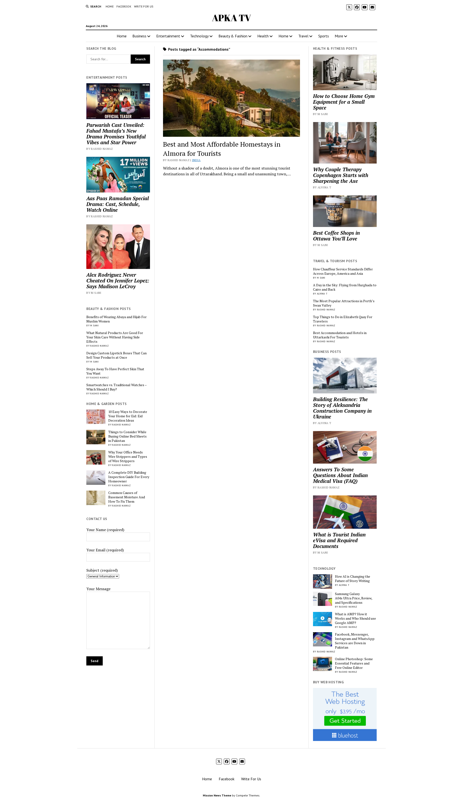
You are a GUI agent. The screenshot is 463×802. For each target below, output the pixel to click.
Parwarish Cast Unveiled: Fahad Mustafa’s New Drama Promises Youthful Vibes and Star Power (116, 133)
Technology (199, 36)
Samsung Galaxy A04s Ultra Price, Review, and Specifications (353, 598)
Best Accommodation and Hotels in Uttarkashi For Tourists (340, 335)
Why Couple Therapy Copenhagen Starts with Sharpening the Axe (340, 175)
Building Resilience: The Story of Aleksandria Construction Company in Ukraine (342, 407)
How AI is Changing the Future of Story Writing (352, 578)
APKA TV (231, 18)
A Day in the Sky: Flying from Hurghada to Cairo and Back (344, 287)
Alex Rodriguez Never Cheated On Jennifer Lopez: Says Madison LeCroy (117, 280)
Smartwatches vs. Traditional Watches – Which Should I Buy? (116, 387)
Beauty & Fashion (232, 36)
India (196, 160)
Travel (303, 36)
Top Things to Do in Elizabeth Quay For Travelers (342, 319)
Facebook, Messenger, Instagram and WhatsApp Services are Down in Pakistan (354, 641)
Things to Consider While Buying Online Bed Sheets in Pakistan (127, 436)
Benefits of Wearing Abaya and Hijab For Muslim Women (116, 319)
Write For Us (143, 6)
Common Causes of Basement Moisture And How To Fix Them (126, 497)
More (339, 36)
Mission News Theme (217, 795)
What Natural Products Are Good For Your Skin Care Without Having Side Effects (114, 337)
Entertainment (168, 36)
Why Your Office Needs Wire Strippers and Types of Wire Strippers (127, 456)
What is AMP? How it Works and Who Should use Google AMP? (355, 618)
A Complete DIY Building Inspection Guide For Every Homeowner (128, 476)
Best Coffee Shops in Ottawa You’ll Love (336, 235)
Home (110, 6)
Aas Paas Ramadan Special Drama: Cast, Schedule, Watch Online (117, 204)
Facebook (123, 6)
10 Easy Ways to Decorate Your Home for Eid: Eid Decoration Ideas (127, 416)
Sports (323, 36)
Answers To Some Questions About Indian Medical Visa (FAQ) (340, 475)
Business (139, 36)
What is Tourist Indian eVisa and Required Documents (339, 540)
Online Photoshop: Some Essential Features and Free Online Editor (354, 663)
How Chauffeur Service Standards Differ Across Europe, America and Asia (343, 271)
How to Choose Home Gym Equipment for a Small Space (344, 101)
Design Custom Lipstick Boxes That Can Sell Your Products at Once (116, 355)
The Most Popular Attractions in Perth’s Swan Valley (343, 303)
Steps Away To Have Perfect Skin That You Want (115, 371)
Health (263, 36)
